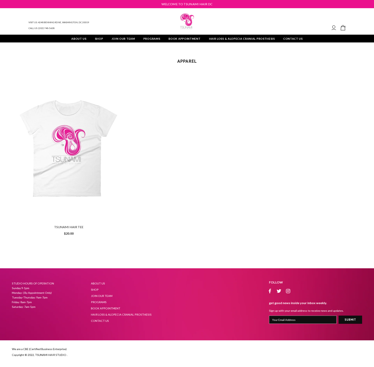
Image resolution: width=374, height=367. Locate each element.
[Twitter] (278, 291)
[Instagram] (288, 291)
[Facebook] (269, 291)
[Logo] (187, 21)
